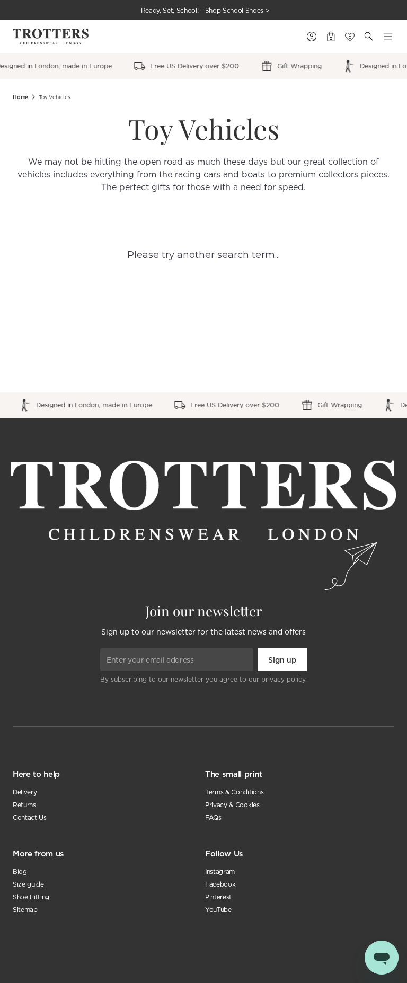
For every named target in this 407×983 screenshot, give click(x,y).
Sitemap (25, 910)
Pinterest (218, 897)
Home (20, 97)
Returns (24, 805)
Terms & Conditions (234, 792)
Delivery (25, 792)
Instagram (220, 871)
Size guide (28, 884)
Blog (20, 871)
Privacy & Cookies (232, 805)
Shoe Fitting (31, 897)
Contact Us (30, 817)
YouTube (218, 910)
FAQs (213, 817)
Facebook (220, 884)
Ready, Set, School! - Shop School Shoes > (205, 10)
